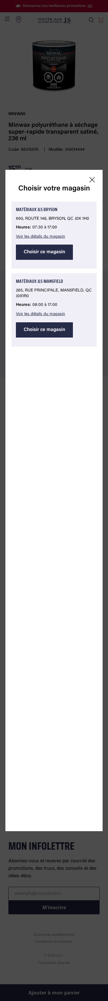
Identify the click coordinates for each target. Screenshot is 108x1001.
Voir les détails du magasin (40, 237)
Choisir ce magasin (44, 252)
